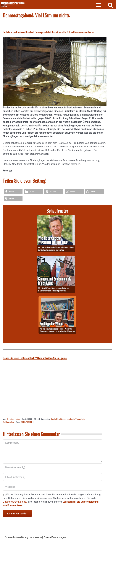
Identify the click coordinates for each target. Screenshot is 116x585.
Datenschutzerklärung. (15, 501)
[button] (13, 191)
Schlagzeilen (8, 422)
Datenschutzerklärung (16, 537)
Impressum (36, 537)
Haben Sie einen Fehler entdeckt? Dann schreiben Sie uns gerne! (35, 358)
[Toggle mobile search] (110, 5)
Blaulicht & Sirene (58, 419)
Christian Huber (13, 419)
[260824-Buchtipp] (57, 297)
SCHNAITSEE (26, 422)
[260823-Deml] (56, 257)
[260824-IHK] (56, 216)
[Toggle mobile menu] (98, 5)
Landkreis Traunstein (75, 419)
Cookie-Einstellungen (55, 537)
